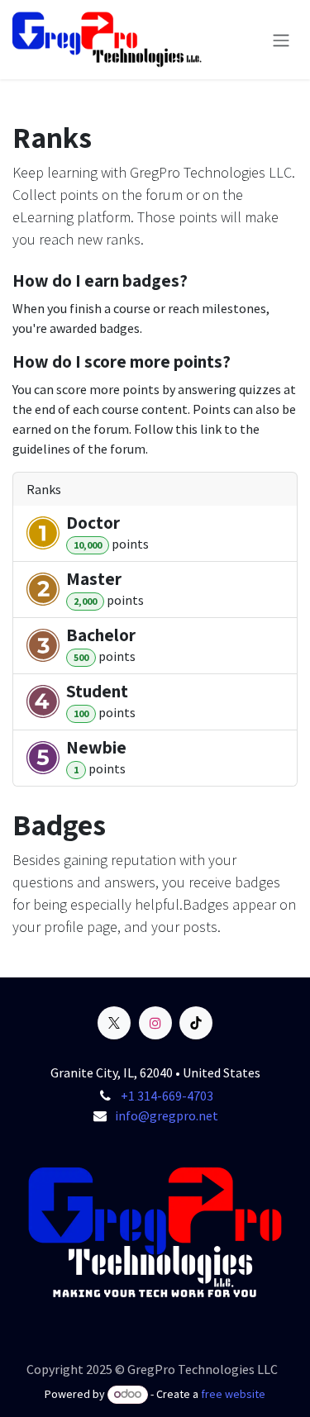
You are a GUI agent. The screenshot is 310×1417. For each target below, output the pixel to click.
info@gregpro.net (166, 1115)
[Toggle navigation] (281, 39)
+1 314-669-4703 (167, 1095)
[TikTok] (195, 1022)
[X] (114, 1022)
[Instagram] (155, 1022)
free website (233, 1393)
